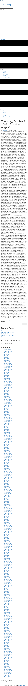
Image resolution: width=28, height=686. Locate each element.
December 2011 (8, 599)
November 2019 (8, 456)
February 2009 (7, 650)
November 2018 (8, 474)
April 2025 (6, 358)
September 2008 (8, 657)
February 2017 (7, 505)
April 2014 (6, 557)
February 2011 (7, 614)
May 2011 (6, 609)
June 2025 (6, 355)
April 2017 (6, 502)
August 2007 (7, 677)
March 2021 (7, 432)
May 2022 (6, 411)
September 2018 (8, 477)
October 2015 (7, 529)
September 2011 (8, 603)
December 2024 (8, 364)
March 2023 (7, 396)
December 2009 (8, 635)
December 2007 (8, 671)
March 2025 (7, 360)
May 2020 (6, 447)
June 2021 (6, 427)
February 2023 (7, 397)
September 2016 (8, 513)
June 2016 (6, 517)
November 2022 (8, 402)
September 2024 (8, 369)
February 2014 (7, 560)
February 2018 (7, 487)
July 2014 (6, 552)
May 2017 (6, 501)
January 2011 (7, 615)
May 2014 (6, 555)
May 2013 (6, 573)
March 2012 (7, 594)
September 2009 (8, 639)
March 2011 (7, 612)
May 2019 (6, 465)
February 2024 (7, 379)
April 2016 (6, 520)
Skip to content (3, 1)
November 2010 (8, 618)
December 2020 (8, 436)
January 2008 (7, 669)
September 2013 (8, 567)
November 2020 (8, 438)
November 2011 (8, 600)
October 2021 (7, 421)
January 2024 (7, 381)
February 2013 (7, 578)
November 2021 (8, 420)
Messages (8, 320)
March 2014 (7, 558)
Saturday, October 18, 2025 (7, 335)
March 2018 (7, 486)
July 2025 (6, 354)
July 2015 (6, 534)
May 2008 (6, 663)
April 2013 (6, 575)
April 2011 (6, 611)
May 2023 (6, 393)
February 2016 (7, 523)
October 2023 (7, 385)
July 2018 (6, 480)
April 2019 (6, 466)
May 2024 (6, 375)
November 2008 (8, 654)
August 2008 (7, 659)
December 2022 (8, 400)
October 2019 (7, 457)
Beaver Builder (21, 685)
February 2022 (7, 415)
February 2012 (7, 596)
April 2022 (6, 412)
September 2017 (8, 495)
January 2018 (7, 489)
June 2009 (6, 644)
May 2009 (6, 645)
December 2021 (8, 418)
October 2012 (7, 584)
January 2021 (7, 435)
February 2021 (7, 433)
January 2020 (7, 453)
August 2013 (7, 569)
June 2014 (6, 554)
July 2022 (6, 408)
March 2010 (7, 630)
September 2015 (8, 531)
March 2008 (7, 666)
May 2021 (6, 429)
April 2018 (6, 484)
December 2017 (8, 490)
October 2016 (7, 511)
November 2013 (8, 564)
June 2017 (6, 499)
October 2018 (7, 475)
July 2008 (6, 660)
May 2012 (6, 591)
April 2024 (6, 376)
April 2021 (6, 430)
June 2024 (6, 373)
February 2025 (7, 361)
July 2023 (6, 390)
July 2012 (6, 588)
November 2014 (8, 546)
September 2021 (8, 423)
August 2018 (7, 478)
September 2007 (8, 675)
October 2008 (7, 656)
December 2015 (8, 526)
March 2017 (7, 504)
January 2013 (7, 579)
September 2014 (8, 549)
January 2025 (7, 363)
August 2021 (7, 424)
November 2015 (8, 528)
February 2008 (7, 668)
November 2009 (8, 636)
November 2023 (8, 384)
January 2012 (7, 597)
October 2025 (7, 349)
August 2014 (7, 551)
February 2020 (7, 451)
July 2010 (6, 624)
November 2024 (8, 366)
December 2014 (8, 544)
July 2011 (6, 606)
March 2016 (7, 522)
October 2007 (7, 674)
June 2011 (6, 608)
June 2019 (6, 463)
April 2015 (6, 538)
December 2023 (8, 382)
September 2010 (8, 621)
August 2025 (7, 352)
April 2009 (6, 647)
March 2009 (7, 648)
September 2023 (8, 387)
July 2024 (6, 372)
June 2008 (6, 662)
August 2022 (7, 406)
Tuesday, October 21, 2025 (7, 331)
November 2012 (8, 582)
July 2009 (6, 642)
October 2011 (7, 602)
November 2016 (8, 510)
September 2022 (8, 405)
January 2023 (7, 399)
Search (3, 321)
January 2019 (7, 471)
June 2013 (6, 572)
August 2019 (7, 460)
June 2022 (6, 409)
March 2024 (7, 378)
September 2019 (8, 459)
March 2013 (7, 576)
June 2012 (6, 590)
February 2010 (7, 632)
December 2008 (8, 653)
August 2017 (7, 496)
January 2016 (7, 525)
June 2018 (6, 481)
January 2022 (7, 417)
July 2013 (6, 570)
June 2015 (6, 535)
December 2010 (8, 617)
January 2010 (7, 633)
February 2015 (7, 541)
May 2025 (6, 357)
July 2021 (6, 426)
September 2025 (8, 351)
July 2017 (6, 498)
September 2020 (8, 441)
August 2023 (7, 388)
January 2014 (7, 561)
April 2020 (6, 448)
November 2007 (8, 672)
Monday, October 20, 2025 (7, 332)
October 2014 (7, 547)
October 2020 (7, 439)
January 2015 (7, 543)
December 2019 (8, 454)
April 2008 (6, 665)
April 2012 (6, 593)
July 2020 (6, 444)
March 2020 (7, 450)
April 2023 (6, 394)
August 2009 (7, 641)
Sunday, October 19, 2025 (7, 334)
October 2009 (7, 638)
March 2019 (7, 468)
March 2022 (7, 414)
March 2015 (7, 540)
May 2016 (6, 519)
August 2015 (7, 532)
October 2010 (7, 620)
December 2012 (8, 581)
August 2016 (7, 514)
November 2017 (8, 492)
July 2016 (6, 516)
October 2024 (7, 367)
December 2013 (8, 563)
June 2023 (6, 391)
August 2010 (7, 623)
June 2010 (6, 626)
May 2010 (6, 627)
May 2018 (6, 483)
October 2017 (7, 493)
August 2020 (7, 442)
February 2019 (7, 469)
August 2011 (7, 605)
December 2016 (8, 508)
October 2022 (7, 403)
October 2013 (7, 566)
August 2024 (7, 370)
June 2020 (6, 445)
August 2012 (7, 587)
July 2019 (6, 462)
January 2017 (7, 507)
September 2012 (8, 585)
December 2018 (8, 472)
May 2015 (6, 537)
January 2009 (7, 651)
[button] (2, 39)
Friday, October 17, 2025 (7, 337)
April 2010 (6, 629)
